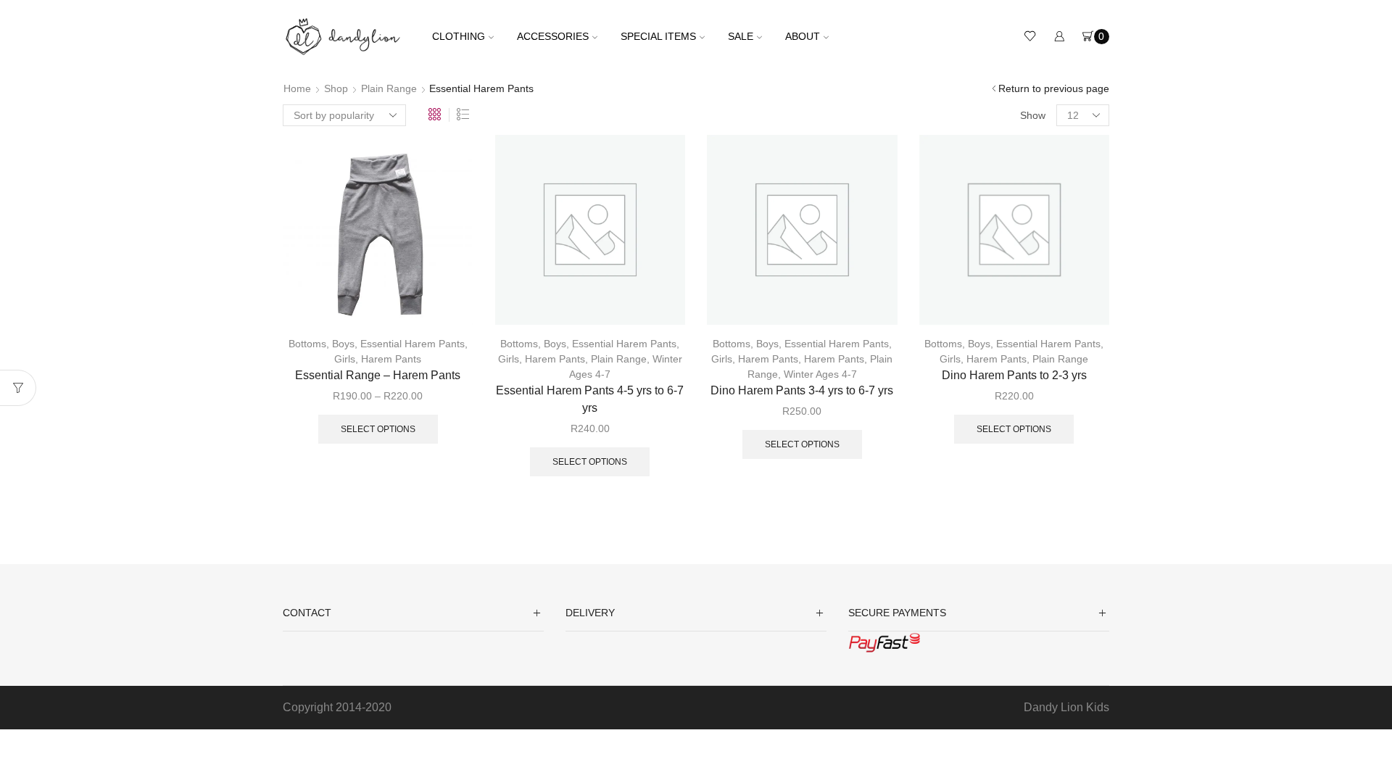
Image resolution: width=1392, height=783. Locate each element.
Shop (336, 88)
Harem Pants (391, 359)
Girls (344, 359)
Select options (378, 429)
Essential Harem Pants (412, 343)
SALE (740, 36)
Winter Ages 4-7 (820, 374)
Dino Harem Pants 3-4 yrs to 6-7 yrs (801, 390)
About (802, 36)
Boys (343, 343)
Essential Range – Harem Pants (377, 375)
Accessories (553, 36)
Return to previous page (1053, 88)
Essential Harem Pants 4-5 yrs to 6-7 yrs (590, 399)
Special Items (658, 36)
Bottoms (307, 343)
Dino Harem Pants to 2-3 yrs (1014, 375)
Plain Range (389, 88)
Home (297, 88)
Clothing (458, 36)
